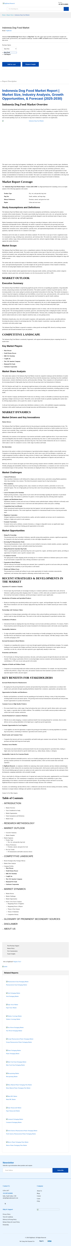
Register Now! (17, 961)
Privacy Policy (6, 1214)
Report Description (9, 81)
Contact (39, 1196)
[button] (10, 52)
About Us (39, 1191)
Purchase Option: (6, 45)
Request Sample (31, 64)
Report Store (10, 15)
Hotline (60, 2)
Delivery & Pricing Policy (10, 1219)
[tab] (35, 82)
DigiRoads (9, 30)
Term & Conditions (8, 1217)
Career (38, 1198)
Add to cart (11, 64)
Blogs (38, 1193)
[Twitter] (5, 1204)
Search (66, 9)
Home (3, 15)
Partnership (6, 1224)
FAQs (38, 1201)
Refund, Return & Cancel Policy (11, 1222)
